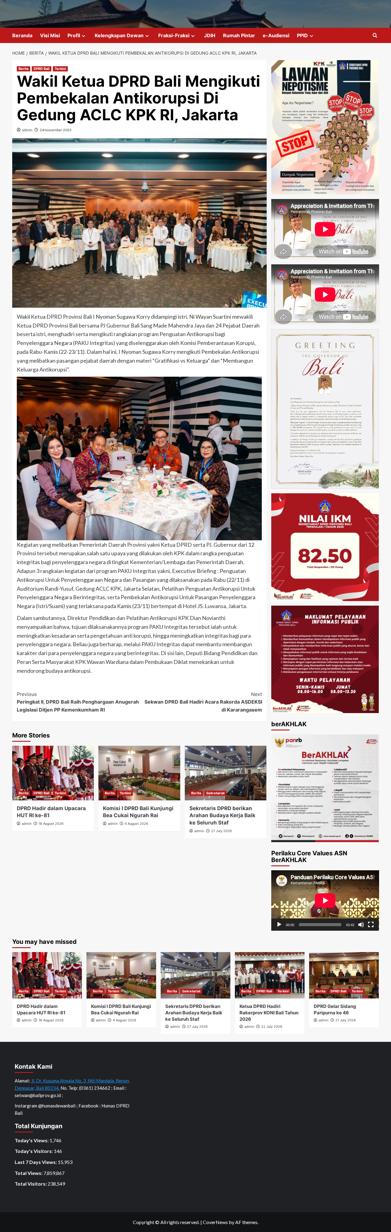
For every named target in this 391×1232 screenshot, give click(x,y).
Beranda (22, 35)
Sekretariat (215, 793)
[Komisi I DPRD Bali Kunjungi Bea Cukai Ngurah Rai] (139, 773)
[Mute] (361, 925)
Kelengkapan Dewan (119, 35)
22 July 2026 (271, 1026)
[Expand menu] (83, 35)
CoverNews (215, 1222)
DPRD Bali (41, 69)
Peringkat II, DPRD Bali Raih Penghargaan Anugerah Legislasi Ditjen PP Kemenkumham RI (78, 702)
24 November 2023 (55, 130)
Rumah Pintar (239, 35)
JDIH (209, 35)
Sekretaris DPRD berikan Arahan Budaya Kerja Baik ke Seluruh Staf (222, 815)
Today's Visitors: (34, 1151)
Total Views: (29, 1173)
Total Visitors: (31, 1184)
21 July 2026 (345, 1020)
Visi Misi (50, 35)
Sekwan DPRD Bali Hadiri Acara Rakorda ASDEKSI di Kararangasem (203, 702)
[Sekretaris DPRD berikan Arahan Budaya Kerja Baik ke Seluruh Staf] (225, 773)
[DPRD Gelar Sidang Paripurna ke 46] (344, 975)
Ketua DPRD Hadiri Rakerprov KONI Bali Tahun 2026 (268, 1012)
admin (27, 130)
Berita (23, 69)
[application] (325, 900)
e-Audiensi (276, 35)
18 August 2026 (51, 823)
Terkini (60, 69)
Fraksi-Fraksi (173, 35)
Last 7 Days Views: (36, 1162)
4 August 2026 (136, 823)
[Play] (279, 925)
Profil (74, 35)
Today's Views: (32, 1140)
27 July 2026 (221, 831)
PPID (302, 35)
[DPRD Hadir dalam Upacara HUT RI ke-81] (53, 773)
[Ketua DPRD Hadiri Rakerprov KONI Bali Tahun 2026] (270, 975)
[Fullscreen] (371, 925)
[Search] (375, 35)
